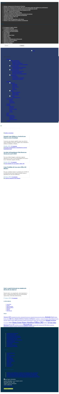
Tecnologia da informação (23, 326)
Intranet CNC (6, 33)
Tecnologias (12, 102)
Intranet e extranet (16, 62)
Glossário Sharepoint (8, 17)
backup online (6, 318)
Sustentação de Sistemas (8, 326)
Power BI (14, 89)
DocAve (56, 318)
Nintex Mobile (15, 94)
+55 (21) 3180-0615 (8, 386)
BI (10, 318)
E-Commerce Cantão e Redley (10, 27)
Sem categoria (9, 310)
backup (55, 317)
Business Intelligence (17, 72)
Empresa (8, 105)
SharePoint (27, 325)
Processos (11, 101)
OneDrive (45, 322)
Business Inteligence (19, 318)
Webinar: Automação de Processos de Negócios (14, 6)
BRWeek (13, 318)
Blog (7, 114)
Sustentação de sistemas (17, 79)
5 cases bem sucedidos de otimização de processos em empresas (17, 14)
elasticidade (5, 320)
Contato (8, 120)
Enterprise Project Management (19, 73)
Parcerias (11, 107)
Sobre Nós (11, 106)
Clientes (8, 104)
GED (16, 320)
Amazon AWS (7, 317)
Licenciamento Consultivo (18, 77)
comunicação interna (44, 318)
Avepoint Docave (16, 97)
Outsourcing (15, 76)
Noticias (8, 309)
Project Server (15, 86)
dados (50, 318)
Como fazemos (9, 98)
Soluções (8, 81)
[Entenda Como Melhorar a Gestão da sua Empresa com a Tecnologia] (8, 132)
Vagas (10, 110)
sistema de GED (35, 325)
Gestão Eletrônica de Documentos (20, 64)
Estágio (11, 111)
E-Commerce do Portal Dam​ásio (10, 31)
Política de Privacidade (17, 392)
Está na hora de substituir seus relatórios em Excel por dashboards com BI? (20, 8)
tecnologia (15, 326)
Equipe (11, 100)
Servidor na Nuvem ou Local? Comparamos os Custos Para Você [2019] (23, 376)
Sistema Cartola (7, 37)
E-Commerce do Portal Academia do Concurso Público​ (10, 29)
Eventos (8, 305)
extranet (12, 320)
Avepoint (48, 317)
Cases (7, 113)
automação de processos (25, 317)
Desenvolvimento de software (19, 67)
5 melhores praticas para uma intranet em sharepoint (15, 15)
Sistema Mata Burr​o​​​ (8, 42)
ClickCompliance (11, 355)
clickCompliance (13, 119)
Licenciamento (6, 322)
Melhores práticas (9, 307)
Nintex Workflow (16, 92)
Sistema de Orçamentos (8, 41)
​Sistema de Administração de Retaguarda (12, 39)
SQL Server (47, 325)
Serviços (8, 59)
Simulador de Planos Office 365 (10, 16)
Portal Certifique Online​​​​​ (8, 35)
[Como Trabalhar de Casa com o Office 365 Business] (14, 163)
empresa (9, 320)
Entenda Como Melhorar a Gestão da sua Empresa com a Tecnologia (15, 137)
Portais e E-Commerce (17, 63)
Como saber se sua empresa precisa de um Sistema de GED (16, 10)
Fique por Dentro (9, 306)
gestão (34, 320)
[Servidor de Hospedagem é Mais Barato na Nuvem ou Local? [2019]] (17, 148)
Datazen (53, 318)
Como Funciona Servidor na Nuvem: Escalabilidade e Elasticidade (22, 374)
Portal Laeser (6, 36)
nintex (10, 322)
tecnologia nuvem (31, 326)
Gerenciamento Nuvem (17, 68)
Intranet (48, 320)
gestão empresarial (39, 320)
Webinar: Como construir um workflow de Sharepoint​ (15, 20)
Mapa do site (7, 392)
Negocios (8, 308)
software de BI (41, 325)
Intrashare (11, 118)
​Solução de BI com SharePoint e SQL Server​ (13, 19)
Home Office (12, 116)
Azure (13, 88)
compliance (38, 318)
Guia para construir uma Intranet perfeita (12, 12)
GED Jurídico (6, 32)
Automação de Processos (18, 71)
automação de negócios (16, 317)
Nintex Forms (15, 93)
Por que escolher (13, 109)
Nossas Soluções (10, 115)
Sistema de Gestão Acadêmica (10, 40)
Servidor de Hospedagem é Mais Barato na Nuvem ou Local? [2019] (15, 153)
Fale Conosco (8, 388)
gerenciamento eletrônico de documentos (25, 320)
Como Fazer (8, 304)
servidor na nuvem (19, 325)
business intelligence (29, 318)
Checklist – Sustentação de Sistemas (11, 11)
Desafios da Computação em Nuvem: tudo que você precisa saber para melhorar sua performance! (25, 7)
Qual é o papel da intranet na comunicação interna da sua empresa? (15, 289)
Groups (44, 320)
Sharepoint (14, 84)
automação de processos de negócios (37, 317)
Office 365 (14, 85)
